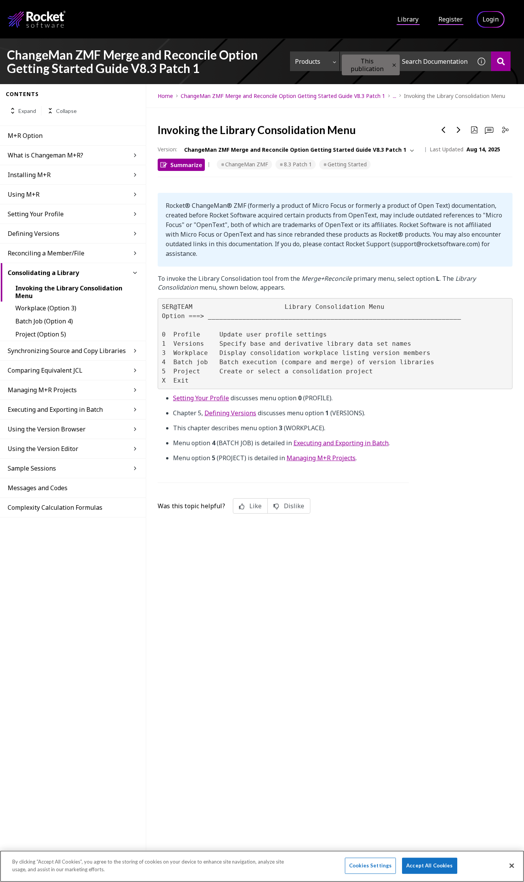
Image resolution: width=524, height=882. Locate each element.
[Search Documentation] (501, 61)
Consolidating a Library (43, 273)
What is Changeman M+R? (45, 155)
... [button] (394, 96)
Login (491, 19)
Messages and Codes (38, 488)
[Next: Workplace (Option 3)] (458, 130)
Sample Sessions (32, 468)
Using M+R (24, 194)
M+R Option (25, 135)
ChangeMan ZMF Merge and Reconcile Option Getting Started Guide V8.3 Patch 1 (283, 96)
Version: (167, 149)
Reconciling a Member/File (46, 253)
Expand (27, 111)
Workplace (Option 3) (45, 308)
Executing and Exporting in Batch (55, 409)
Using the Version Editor (43, 448)
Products (307, 61)
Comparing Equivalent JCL (45, 370)
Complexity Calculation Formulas (55, 507)
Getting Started (347, 164)
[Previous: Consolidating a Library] (443, 130)
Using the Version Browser (47, 429)
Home (165, 96)
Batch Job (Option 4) (44, 321)
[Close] (511, 865)
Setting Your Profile (36, 214)
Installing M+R (29, 175)
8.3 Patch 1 (298, 164)
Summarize (186, 164)
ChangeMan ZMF (246, 164)
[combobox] (406, 61)
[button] (394, 65)
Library (408, 19)
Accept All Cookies (429, 865)
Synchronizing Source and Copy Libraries (67, 350)
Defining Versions (33, 233)
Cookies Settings (370, 865)
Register (450, 19)
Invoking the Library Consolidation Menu (68, 292)
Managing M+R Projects (42, 390)
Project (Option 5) (40, 334)
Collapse (66, 111)
